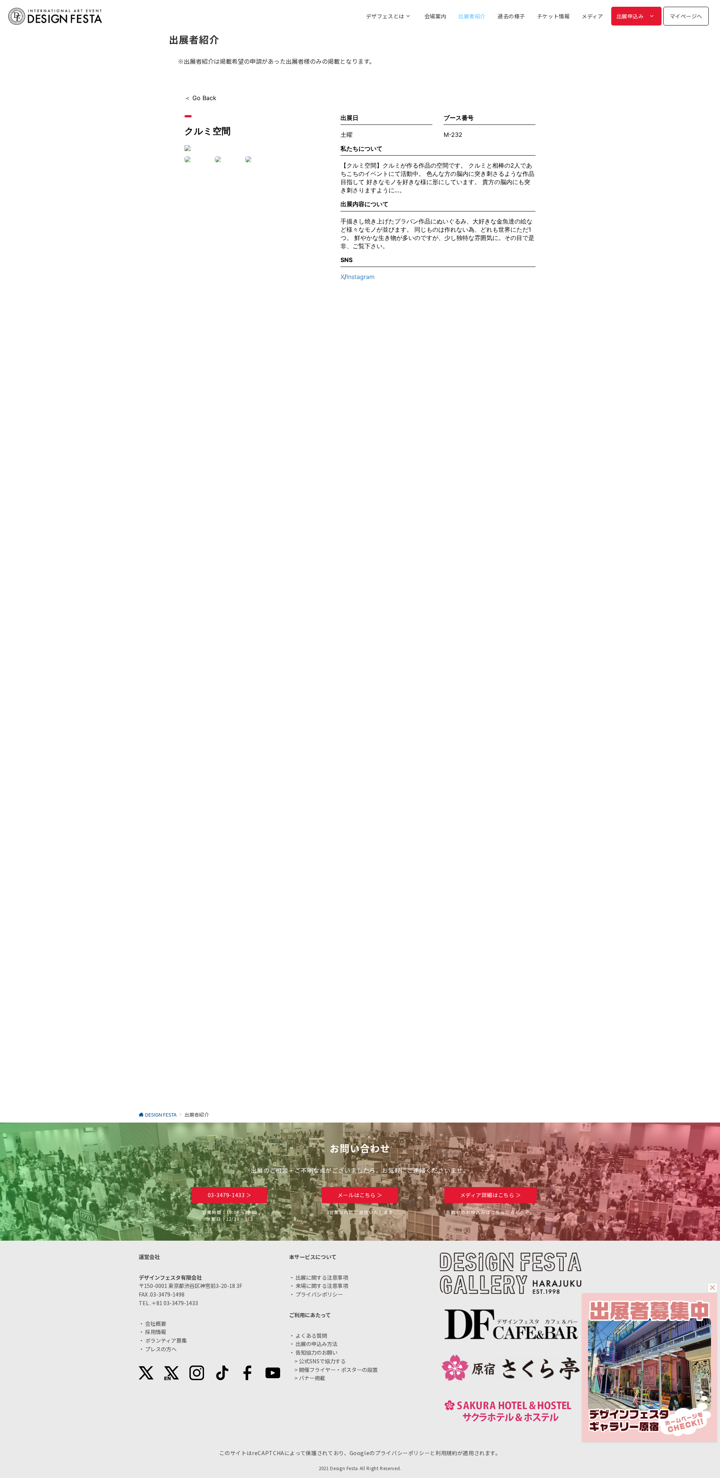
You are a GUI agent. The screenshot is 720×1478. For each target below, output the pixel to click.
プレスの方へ (161, 1349)
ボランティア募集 (166, 1340)
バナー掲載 (312, 1378)
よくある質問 (311, 1335)
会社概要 (155, 1323)
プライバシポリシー (319, 1294)
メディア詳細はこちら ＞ (490, 1195)
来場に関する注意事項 (322, 1285)
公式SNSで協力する (322, 1361)
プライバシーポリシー (402, 1453)
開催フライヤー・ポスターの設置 (338, 1369)
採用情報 (155, 1332)
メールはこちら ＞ (360, 1195)
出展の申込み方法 (317, 1344)
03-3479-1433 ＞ (230, 1195)
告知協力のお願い (317, 1352)
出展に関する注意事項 (322, 1277)
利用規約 (446, 1453)
